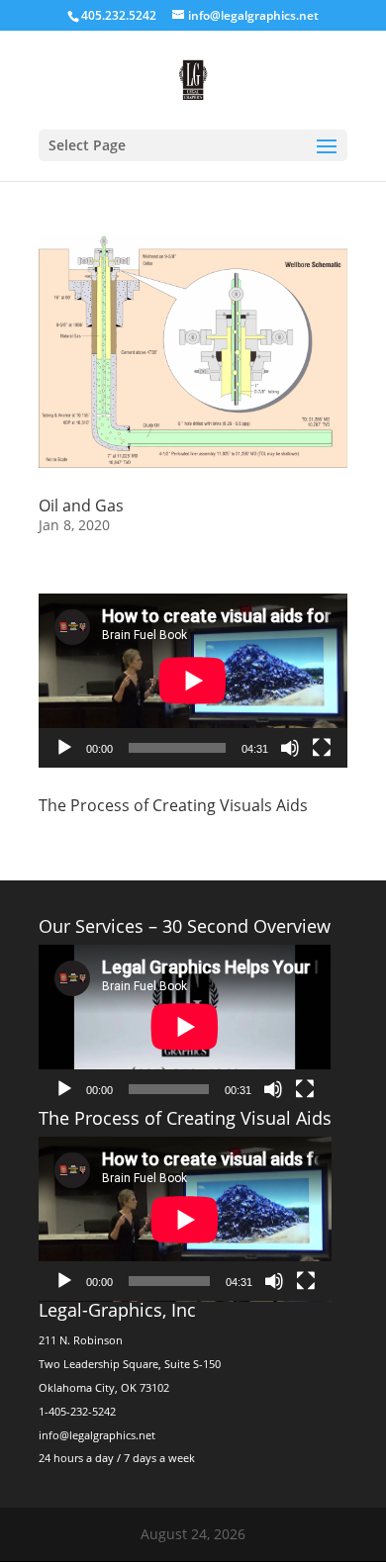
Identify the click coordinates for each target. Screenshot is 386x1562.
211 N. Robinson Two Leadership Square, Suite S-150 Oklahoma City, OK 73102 (130, 1363)
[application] (193, 681)
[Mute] (290, 748)
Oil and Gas (81, 505)
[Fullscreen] (322, 748)
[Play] (64, 748)
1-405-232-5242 (77, 1411)
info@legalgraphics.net (97, 1434)
